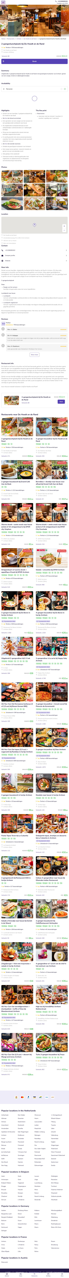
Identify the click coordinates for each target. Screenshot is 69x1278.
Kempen (20, 1193)
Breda (3, 1149)
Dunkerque (21, 1241)
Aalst (3, 1176)
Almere (3, 1122)
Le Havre (20, 1248)
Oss (35, 1145)
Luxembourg (38, 1183)
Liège (36, 1179)
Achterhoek (4, 1115)
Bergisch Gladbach (7, 1217)
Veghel (53, 1142)
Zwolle (53, 1165)
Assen (3, 1138)
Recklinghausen (56, 1224)
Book (61, 402)
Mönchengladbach (56, 1210)
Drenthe (20, 1128)
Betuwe (3, 1145)
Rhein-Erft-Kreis (56, 1227)
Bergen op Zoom (6, 1142)
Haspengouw (22, 1186)
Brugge (3, 1186)
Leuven (36, 1176)
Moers (36, 1224)
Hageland (21, 1183)
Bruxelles (4, 1193)
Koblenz (36, 1210)
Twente (53, 1125)
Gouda (20, 1149)
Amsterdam (5, 1128)
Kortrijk (20, 1196)
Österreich (4, 1262)
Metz (36, 1241)
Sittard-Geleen (55, 1118)
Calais (3, 1248)
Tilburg (53, 1122)
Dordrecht (21, 1125)
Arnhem (3, 1135)
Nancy (36, 1245)
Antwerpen (4, 1179)
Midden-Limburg (39, 1132)
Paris (36, 1248)
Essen (20, 1220)
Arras (3, 1245)
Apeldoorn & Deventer (8, 1132)
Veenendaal (54, 1138)
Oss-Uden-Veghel (40, 1149)
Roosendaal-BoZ (39, 1159)
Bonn (3, 1224)
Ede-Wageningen (23, 1132)
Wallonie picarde (56, 1196)
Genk (19, 1176)
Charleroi (4, 1196)
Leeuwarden (38, 1122)
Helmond (21, 1165)
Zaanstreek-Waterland (58, 1155)
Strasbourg (54, 1245)
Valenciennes (55, 1248)
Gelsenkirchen (22, 1224)
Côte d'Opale (5, 1251)
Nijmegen (37, 1135)
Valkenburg (54, 1135)
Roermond (37, 1155)
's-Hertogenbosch (56, 1115)
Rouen (53, 1241)
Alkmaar (3, 1118)
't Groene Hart (22, 1152)
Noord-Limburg (39, 1142)
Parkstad (37, 1152)
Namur (36, 1193)
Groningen (21, 1155)
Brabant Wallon (6, 1183)
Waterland (54, 1149)
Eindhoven (21, 1135)
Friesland (21, 1145)
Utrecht (53, 1132)
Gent (19, 1179)
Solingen (4, 1231)
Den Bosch (4, 1162)
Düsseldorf (21, 1217)
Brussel (3, 1190)
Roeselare (54, 1179)
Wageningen (55, 1145)
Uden (52, 1128)
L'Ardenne (21, 1200)
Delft (2, 1159)
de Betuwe (4, 1155)
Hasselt (20, 1190)
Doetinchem (21, 1122)
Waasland (54, 1193)
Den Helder (21, 1115)
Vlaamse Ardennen (57, 1190)
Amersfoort (4, 1125)
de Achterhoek (5, 1152)
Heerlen (20, 1162)
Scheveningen (38, 1165)
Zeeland (53, 1159)
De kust (3, 1200)
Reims (36, 1251)
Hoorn (36, 1118)
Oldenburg (54, 1217)
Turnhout (54, 1186)
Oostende (37, 1200)
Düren (20, 1214)
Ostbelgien (54, 1176)
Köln (35, 1217)
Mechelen (37, 1186)
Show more (34, 355)
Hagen (20, 1227)
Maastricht (37, 1128)
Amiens (3, 1241)
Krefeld (36, 1214)
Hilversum (37, 1115)
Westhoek (54, 1200)
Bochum (3, 1220)
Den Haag (4, 1165)
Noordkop (37, 1138)
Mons (36, 1190)
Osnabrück (54, 1220)
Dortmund (4, 1227)
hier (6, 118)
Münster (53, 1214)
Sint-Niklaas (55, 1183)
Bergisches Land (6, 1214)
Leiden (36, 1125)
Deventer (21, 1118)
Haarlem (20, 1159)
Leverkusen (38, 1220)
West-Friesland (56, 1152)
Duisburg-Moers (23, 1210)
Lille (19, 1251)
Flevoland (21, 1142)
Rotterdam (37, 1162)
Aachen (3, 1210)
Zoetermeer (54, 1162)
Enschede (21, 1138)
